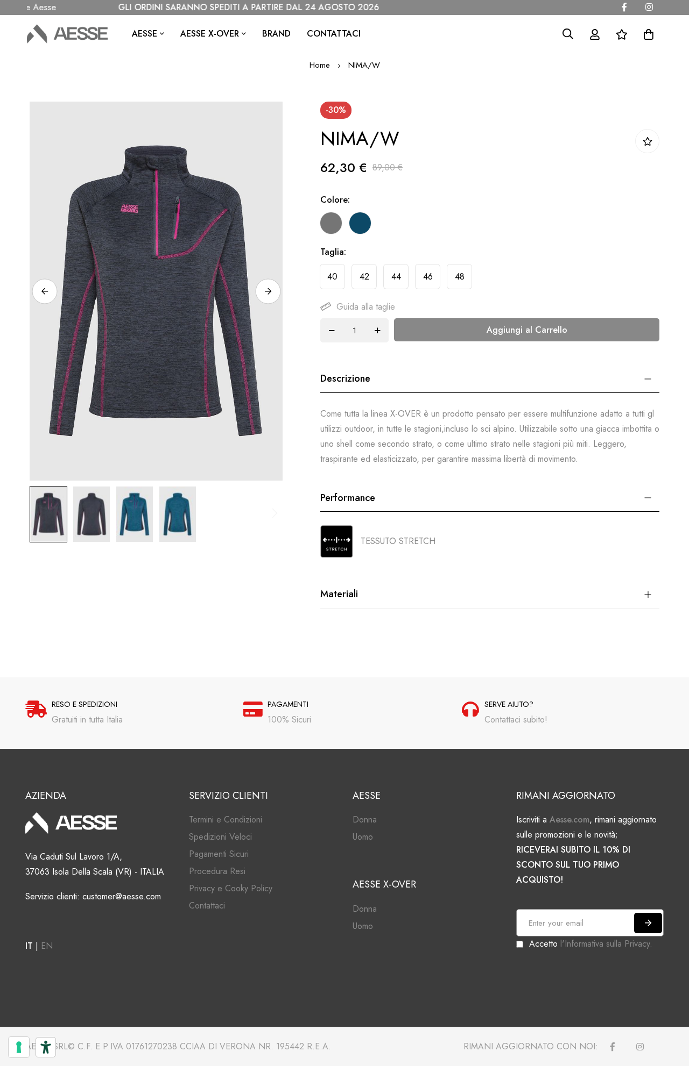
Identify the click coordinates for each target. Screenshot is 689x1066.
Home (320, 65)
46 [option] (428, 276)
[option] (331, 223)
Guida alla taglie (365, 307)
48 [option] (460, 276)
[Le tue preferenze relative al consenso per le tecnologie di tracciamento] (19, 1047)
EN (47, 946)
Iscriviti (648, 923)
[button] (44, 291)
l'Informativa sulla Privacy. (606, 944)
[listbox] (480, 225)
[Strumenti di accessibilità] (46, 1047)
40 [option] (332, 276)
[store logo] (67, 33)
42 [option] (364, 276)
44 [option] (396, 276)
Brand (276, 33)
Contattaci (334, 33)
